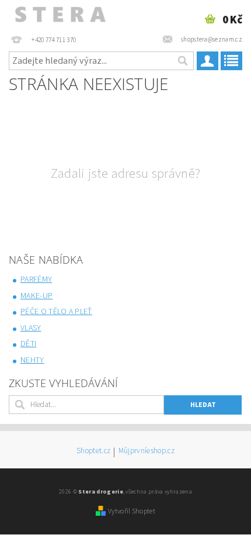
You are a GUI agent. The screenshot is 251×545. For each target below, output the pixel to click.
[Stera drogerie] (60, 15)
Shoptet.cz (93, 451)
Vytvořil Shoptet (131, 511)
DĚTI (28, 344)
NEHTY (32, 360)
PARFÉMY (36, 279)
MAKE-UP (36, 296)
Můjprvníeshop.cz (146, 451)
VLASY (30, 328)
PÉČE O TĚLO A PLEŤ (56, 312)
